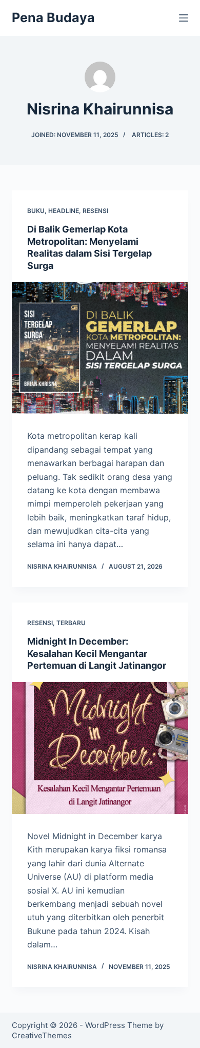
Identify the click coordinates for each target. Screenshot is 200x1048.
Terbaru (71, 623)
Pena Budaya (53, 17)
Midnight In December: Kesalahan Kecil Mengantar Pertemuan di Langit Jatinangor (96, 653)
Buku (36, 211)
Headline (63, 211)
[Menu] (183, 18)
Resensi (95, 211)
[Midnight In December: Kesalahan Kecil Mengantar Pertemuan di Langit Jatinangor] (100, 748)
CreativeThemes (42, 1035)
